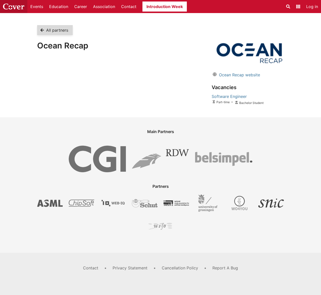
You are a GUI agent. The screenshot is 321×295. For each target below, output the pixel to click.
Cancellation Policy (180, 267)
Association (104, 6)
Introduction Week (164, 6)
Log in (312, 6)
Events (36, 6)
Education (58, 6)
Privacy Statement (130, 267)
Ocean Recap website (239, 74)
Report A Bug (225, 267)
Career (80, 6)
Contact (128, 6)
